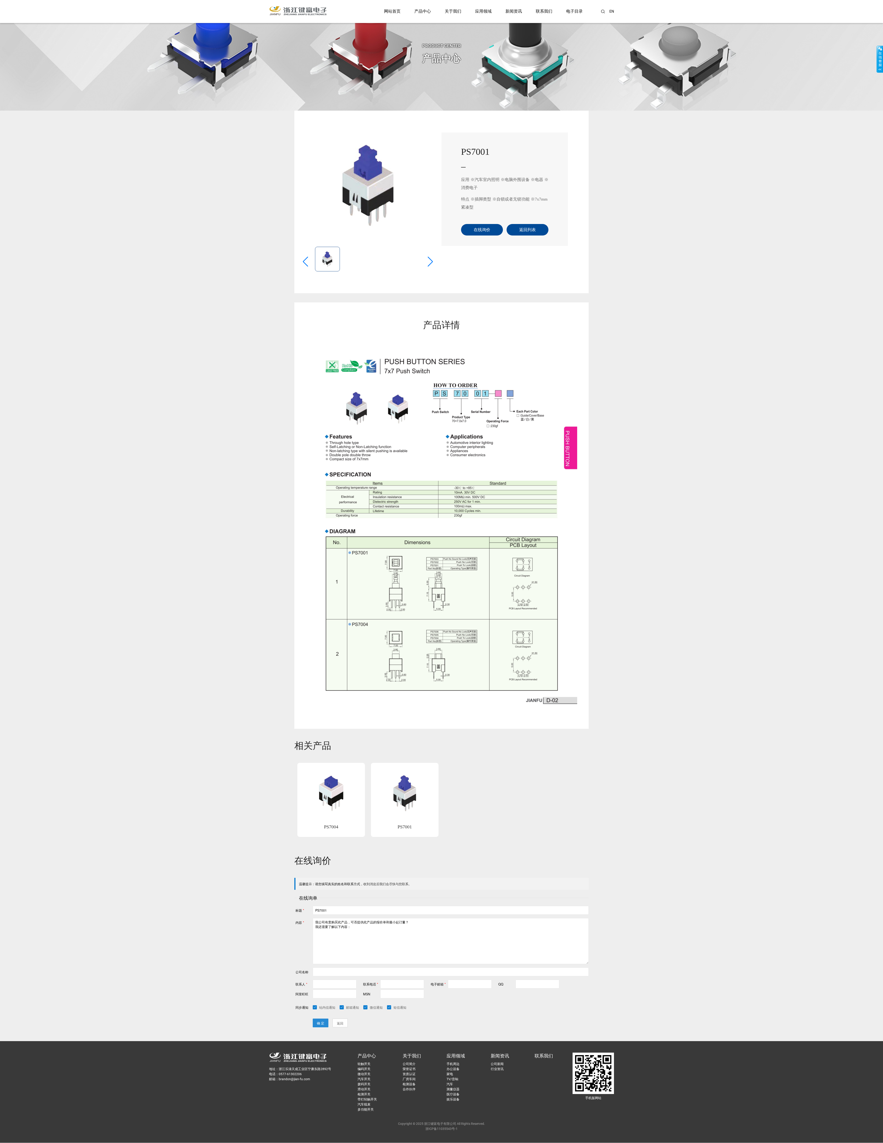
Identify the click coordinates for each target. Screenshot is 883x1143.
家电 (450, 1074)
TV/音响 (452, 1079)
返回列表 (527, 229)
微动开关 (364, 1074)
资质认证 (409, 1074)
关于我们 (453, 11)
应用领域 (483, 11)
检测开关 (364, 1094)
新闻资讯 (513, 11)
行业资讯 (497, 1069)
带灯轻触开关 (367, 1099)
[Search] (603, 11)
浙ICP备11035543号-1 (441, 1129)
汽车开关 (364, 1079)
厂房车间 (409, 1079)
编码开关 (364, 1069)
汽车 (450, 1084)
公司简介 (409, 1064)
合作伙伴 (409, 1089)
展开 (880, 59)
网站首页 (392, 11)
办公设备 (453, 1069)
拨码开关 (364, 1084)
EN (611, 11)
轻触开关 (364, 1064)
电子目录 (574, 11)
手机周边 (453, 1064)
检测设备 (409, 1084)
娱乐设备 (453, 1099)
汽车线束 (364, 1104)
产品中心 (422, 11)
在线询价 (482, 229)
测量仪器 (453, 1089)
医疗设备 (453, 1094)
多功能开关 (366, 1109)
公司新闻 (497, 1064)
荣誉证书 (409, 1069)
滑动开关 (364, 1089)
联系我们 (544, 11)
